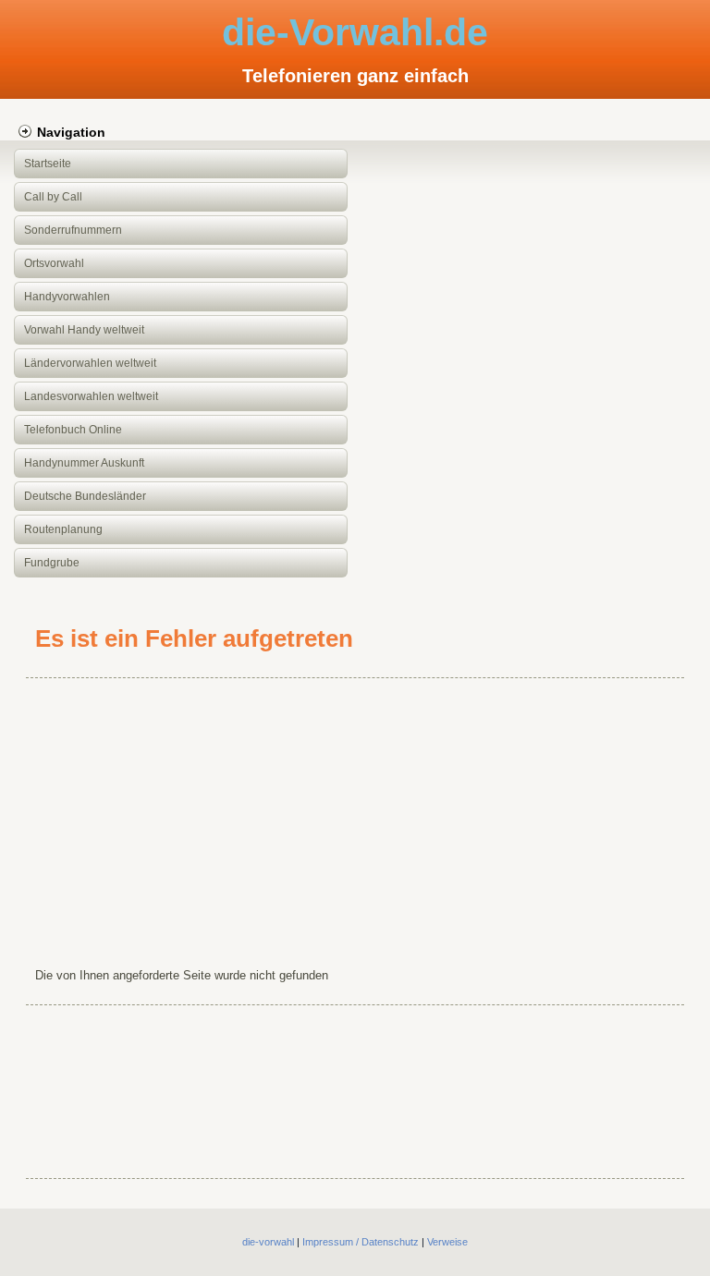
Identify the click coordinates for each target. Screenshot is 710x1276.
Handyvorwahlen (67, 296)
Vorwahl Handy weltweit (84, 329)
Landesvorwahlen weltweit (91, 396)
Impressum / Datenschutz (360, 1241)
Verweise (447, 1241)
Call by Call (53, 196)
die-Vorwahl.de (355, 32)
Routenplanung (63, 529)
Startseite (47, 163)
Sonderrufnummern (73, 230)
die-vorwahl (268, 1241)
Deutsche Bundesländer (85, 496)
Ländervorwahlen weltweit (90, 363)
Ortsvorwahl (54, 263)
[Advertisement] (355, 818)
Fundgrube (52, 562)
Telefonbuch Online (73, 429)
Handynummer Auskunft (84, 462)
